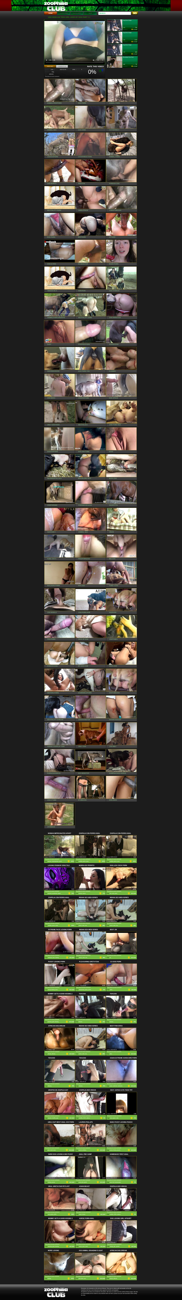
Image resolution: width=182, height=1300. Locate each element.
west (51, 1150)
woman (49, 861)
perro (84, 861)
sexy (111, 1118)
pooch (118, 1150)
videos (88, 1118)
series (80, 925)
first (113, 1182)
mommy (50, 1021)
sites (111, 1053)
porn (116, 893)
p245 (55, 1214)
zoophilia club (56, 6)
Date (90, 13)
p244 (89, 989)
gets (53, 1021)
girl (114, 1246)
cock (113, 893)
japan (114, 1118)
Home (50, 13)
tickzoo (80, 1021)
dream (49, 1053)
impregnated (55, 861)
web (83, 925)
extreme (50, 957)
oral (49, 1214)
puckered (54, 893)
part (80, 1278)
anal (87, 861)
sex (86, 925)
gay (57, 1118)
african (53, 1053)
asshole (50, 893)
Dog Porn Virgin (127, 20)
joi (110, 957)
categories (64, 13)
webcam (51, 74)
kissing (56, 1021)
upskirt (117, 1246)
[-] (102, 70)
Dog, (53, 71)
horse (80, 1246)
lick (110, 893)
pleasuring (81, 989)
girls (49, 1150)
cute (117, 1118)
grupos (49, 1118)
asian (111, 1086)
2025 (84, 1118)
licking (57, 957)
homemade (118, 1182)
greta (86, 989)
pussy (49, 989)
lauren (80, 1150)
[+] (99, 70)
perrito (80, 893)
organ (59, 893)
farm (82, 1278)
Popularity (77, 13)
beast (83, 1214)
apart (60, 861)
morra (84, 893)
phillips (84, 1150)
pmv (82, 1182)
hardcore (120, 1086)
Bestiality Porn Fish (128, 57)
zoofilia (80, 861)
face (54, 957)
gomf (85, 1182)
